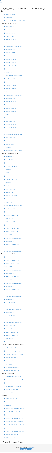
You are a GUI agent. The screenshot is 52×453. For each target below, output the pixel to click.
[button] (1, 1)
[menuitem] (1, 3)
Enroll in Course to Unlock (26, 449)
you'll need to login (31, 447)
